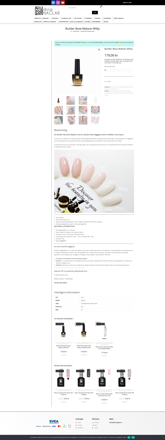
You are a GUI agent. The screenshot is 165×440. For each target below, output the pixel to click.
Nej (133, 437)
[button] (99, 49)
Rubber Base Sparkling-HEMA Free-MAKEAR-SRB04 (104, 347)
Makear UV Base (128, 87)
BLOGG (106, 22)
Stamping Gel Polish (58, 389)
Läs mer (63, 355)
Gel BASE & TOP (66, 18)
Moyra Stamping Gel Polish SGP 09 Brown (124, 393)
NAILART (97, 18)
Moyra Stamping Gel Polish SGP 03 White (84, 393)
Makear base (112, 93)
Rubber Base (105, 344)
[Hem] (71, 31)
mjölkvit (106, 95)
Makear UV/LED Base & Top (111, 89)
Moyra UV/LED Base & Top (108, 389)
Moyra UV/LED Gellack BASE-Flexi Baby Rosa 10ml (104, 394)
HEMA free (37, 18)
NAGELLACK (38, 22)
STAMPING (88, 18)
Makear (106, 93)
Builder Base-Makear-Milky (87, 31)
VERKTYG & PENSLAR (49, 22)
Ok (129, 437)
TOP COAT (107, 255)
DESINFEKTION (63, 22)
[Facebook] (53, 2)
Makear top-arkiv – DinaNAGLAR (63, 279)
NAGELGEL (45, 18)
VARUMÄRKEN (96, 22)
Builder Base (113, 91)
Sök (95, 12)
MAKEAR (121, 87)
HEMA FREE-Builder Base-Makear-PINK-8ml (63, 346)
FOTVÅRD (87, 22)
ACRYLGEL (55, 18)
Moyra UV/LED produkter (101, 390)
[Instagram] (58, 2)
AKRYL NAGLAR (118, 18)
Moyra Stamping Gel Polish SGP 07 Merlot (63, 393)
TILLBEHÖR (107, 18)
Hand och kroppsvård (76, 22)
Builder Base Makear (121, 91)
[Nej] (163, 437)
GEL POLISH (78, 18)
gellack (129, 91)
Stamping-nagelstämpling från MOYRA (65, 390)
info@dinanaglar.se (115, 422)
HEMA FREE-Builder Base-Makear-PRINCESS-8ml (84, 346)
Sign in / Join (127, 2)
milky (131, 93)
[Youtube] (63, 2)
